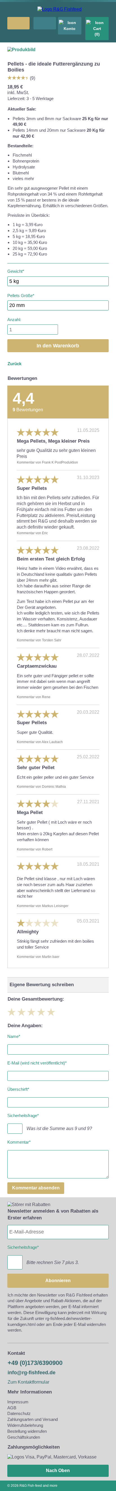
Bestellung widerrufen (27, 1431)
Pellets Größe (20, 294)
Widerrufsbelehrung (25, 1425)
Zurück (14, 363)
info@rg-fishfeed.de (31, 1372)
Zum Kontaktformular (28, 1382)
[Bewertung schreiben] (18, 77)
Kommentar (19, 1141)
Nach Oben (58, 1470)
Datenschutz (19, 1413)
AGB (11, 1407)
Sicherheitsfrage (23, 1114)
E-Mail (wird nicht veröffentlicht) (37, 1062)
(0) (97, 34)
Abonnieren (58, 1280)
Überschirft (18, 1088)
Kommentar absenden (36, 1187)
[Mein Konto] (69, 25)
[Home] (59, 9)
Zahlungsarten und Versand (32, 1419)
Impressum (17, 1401)
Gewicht (15, 270)
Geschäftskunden (23, 1437)
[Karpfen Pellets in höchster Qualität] (21, 49)
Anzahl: (14, 319)
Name (13, 1035)
